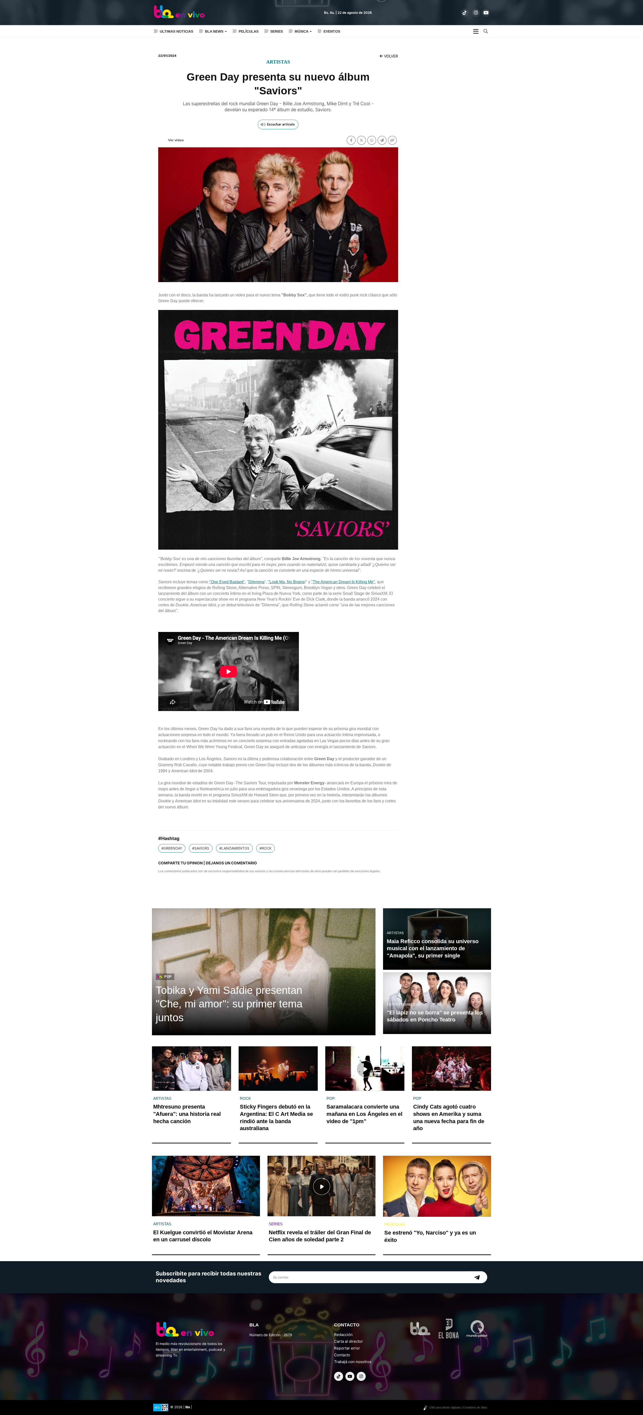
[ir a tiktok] (465, 13)
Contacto (342, 1355)
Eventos (332, 31)
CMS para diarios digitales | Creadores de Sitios (458, 1407)
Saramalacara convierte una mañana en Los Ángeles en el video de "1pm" (364, 1114)
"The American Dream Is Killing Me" (343, 582)
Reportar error (347, 1348)
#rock (265, 848)
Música (302, 31)
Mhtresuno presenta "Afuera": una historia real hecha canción (187, 1114)
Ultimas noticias (176, 31)
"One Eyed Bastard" (227, 582)
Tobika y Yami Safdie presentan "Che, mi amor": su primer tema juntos (229, 1003)
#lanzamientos (234, 848)
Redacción (343, 1334)
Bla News (214, 31)
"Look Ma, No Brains (286, 582)
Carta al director (348, 1341)
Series (276, 31)
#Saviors (200, 848)
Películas (248, 31)
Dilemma (256, 582)
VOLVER (390, 56)
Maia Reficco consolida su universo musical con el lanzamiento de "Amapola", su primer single (432, 948)
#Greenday (172, 848)
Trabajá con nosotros (352, 1361)
